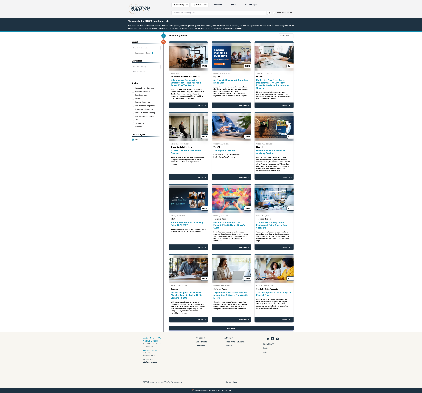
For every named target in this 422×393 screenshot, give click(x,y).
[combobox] (146, 67)
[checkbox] (274, 13)
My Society (200, 338)
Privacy (229, 382)
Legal (235, 382)
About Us (228, 346)
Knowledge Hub (182, 5)
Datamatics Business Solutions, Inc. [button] (185, 76)
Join (264, 352)
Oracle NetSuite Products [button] (181, 147)
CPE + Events (201, 342)
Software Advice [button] (220, 289)
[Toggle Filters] (163, 35)
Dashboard (227, 390)
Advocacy (229, 338)
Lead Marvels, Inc (209, 390)
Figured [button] (216, 76)
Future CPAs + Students (235, 342)
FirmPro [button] (259, 76)
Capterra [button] (174, 289)
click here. (238, 28)
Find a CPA (267, 344)
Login (265, 348)
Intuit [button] (173, 219)
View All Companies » (140, 72)
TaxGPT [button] (216, 147)
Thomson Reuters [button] (220, 219)
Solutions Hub (201, 5)
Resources (200, 346)
